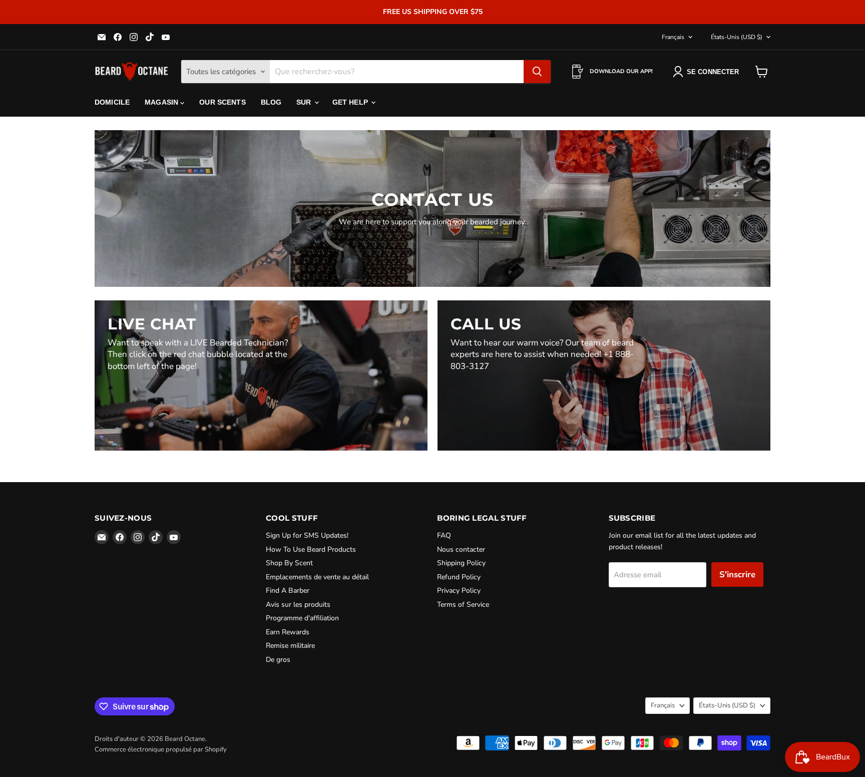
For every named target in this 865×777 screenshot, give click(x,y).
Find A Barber (287, 590)
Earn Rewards (287, 632)
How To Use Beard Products (311, 549)
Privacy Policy (459, 590)
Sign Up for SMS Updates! (307, 535)
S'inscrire (737, 574)
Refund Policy (459, 577)
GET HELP (351, 102)
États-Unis (736, 37)
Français (673, 37)
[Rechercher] (537, 71)
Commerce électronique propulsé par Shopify (161, 749)
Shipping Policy (461, 563)
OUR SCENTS (222, 102)
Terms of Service (463, 604)
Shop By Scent (289, 563)
